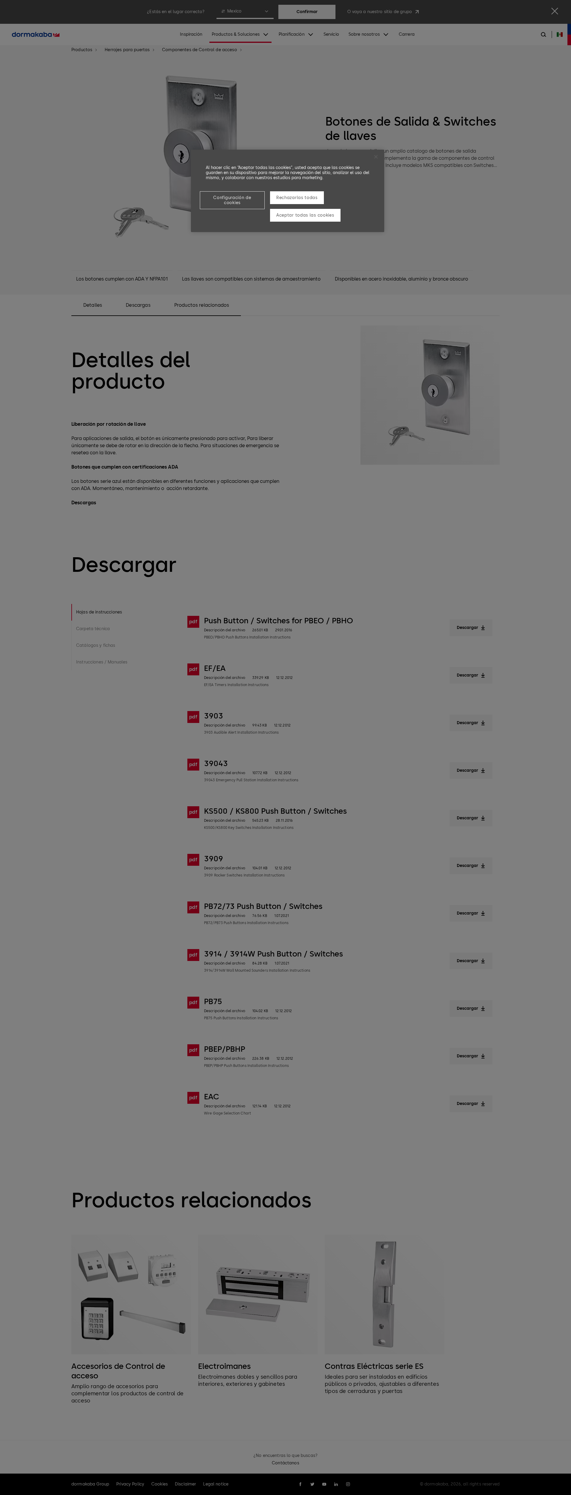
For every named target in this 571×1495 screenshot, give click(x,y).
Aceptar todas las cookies (305, 215)
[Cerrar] (375, 156)
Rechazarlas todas (297, 197)
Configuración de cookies (232, 200)
